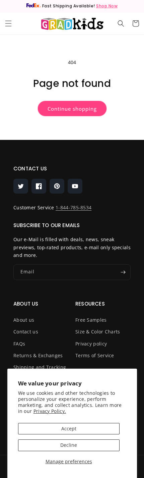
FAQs (19, 343)
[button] (8, 23)
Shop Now (107, 6)
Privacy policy (91, 343)
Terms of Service (94, 355)
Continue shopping (72, 108)
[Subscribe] (123, 272)
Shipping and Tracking (39, 367)
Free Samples (91, 320)
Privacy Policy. (49, 411)
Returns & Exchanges (38, 355)
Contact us (25, 331)
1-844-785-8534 (73, 207)
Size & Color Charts (97, 331)
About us (23, 320)
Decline (68, 445)
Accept (68, 428)
